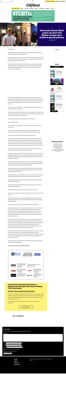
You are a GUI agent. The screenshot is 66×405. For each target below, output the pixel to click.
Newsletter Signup (60, 1)
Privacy (31, 360)
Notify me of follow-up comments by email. (12, 349)
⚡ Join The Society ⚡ (26, 306)
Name (4, 343)
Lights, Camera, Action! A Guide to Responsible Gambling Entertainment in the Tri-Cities (58, 147)
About (36, 8)
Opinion (32, 8)
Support (50, 1)
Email (4, 345)
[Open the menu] (1, 1)
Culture (26, 8)
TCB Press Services (57, 141)
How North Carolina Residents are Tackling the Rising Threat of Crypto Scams (58, 150)
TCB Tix (52, 8)
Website (4, 347)
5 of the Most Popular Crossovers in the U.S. (58, 144)
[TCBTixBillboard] (33, 21)
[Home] (33, 5)
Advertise (41, 8)
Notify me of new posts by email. (10, 351)
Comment (5, 333)
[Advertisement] (57, 166)
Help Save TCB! (15, 8)
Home (15, 359)
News (22, 8)
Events (47, 8)
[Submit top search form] (12, 1)
